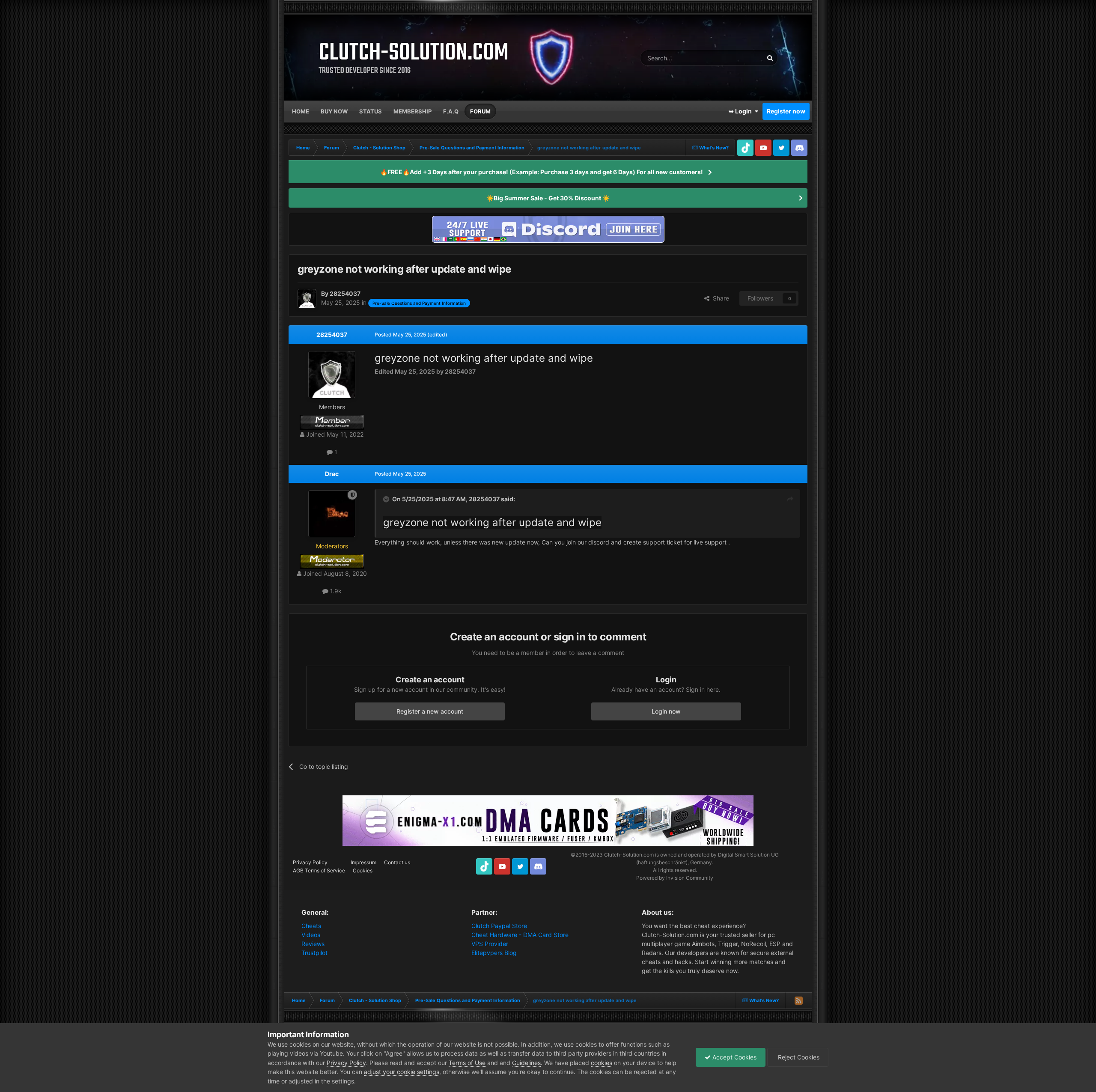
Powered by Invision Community (674, 878)
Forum (480, 111)
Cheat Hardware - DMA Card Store (520, 934)
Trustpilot (314, 952)
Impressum (363, 862)
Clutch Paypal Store (499, 925)
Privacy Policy (310, 862)
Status (370, 111)
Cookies (362, 870)
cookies (601, 1062)
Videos (310, 934)
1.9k (335, 591)
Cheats (311, 925)
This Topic (738, 57)
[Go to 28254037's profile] (307, 298)
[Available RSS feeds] (798, 1000)
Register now (786, 111)
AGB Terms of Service (319, 870)
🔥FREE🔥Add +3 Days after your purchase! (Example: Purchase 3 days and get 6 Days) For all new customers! (541, 172)
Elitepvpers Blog (494, 952)
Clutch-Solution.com (629, 854)
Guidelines (526, 1062)
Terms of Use (467, 1062)
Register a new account (429, 711)
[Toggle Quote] (387, 499)
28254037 (331, 334)
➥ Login (741, 111)
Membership (412, 111)
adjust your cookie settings (401, 1071)
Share (719, 298)
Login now (666, 711)
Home (300, 111)
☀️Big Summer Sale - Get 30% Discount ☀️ (548, 198)
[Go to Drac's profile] (331, 513)
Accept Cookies (733, 1057)
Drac (332, 473)
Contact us (397, 862)
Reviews (313, 943)
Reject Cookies (797, 1057)
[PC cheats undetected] (548, 228)
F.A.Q (451, 111)
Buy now (334, 111)
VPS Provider (489, 943)
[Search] (769, 57)
